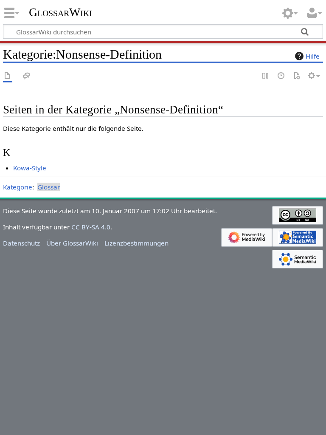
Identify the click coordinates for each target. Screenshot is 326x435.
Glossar (48, 187)
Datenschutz (21, 243)
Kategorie (17, 187)
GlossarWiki (60, 12)
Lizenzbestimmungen (136, 243)
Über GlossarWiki (72, 243)
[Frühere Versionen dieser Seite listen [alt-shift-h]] (281, 76)
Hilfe (313, 56)
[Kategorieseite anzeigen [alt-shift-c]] (7, 76)
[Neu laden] (296, 76)
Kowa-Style (29, 168)
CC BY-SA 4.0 (90, 227)
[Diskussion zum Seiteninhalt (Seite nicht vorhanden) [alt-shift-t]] (26, 76)
